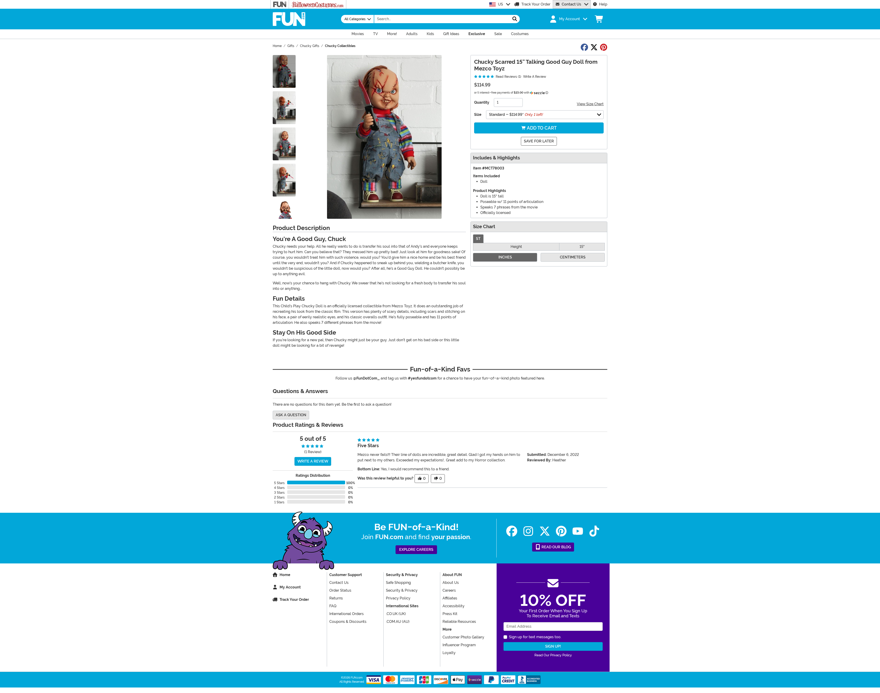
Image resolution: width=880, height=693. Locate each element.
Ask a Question (291, 415)
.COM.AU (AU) (398, 621)
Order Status (340, 590)
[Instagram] (528, 531)
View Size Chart (590, 104)
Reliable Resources (459, 621)
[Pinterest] (561, 531)
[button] (568, 19)
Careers (449, 590)
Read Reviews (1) (508, 76)
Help (603, 4)
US (500, 4)
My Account (290, 587)
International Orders (346, 614)
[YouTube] (577, 531)
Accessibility (454, 606)
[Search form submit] (515, 19)
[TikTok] (594, 531)
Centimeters (573, 257)
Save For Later (539, 141)
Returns (336, 598)
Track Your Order (535, 4)
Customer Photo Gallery (463, 637)
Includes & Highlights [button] (496, 158)
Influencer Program (459, 645)
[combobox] (442, 19)
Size (477, 114)
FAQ (332, 606)
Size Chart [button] (484, 226)
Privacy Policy (398, 598)
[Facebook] (511, 531)
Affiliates (450, 598)
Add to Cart (541, 128)
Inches (505, 257)
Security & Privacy (402, 590)
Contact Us (571, 4)
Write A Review (534, 76)
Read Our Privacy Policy (553, 655)
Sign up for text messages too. (535, 637)
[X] (544, 531)
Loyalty (449, 653)
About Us (451, 582)
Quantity (481, 102)
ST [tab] (478, 238)
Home (285, 575)
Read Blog (556, 547)
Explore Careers (416, 549)
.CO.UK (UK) (396, 614)
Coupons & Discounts (347, 621)
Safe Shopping (398, 582)
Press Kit (450, 614)
